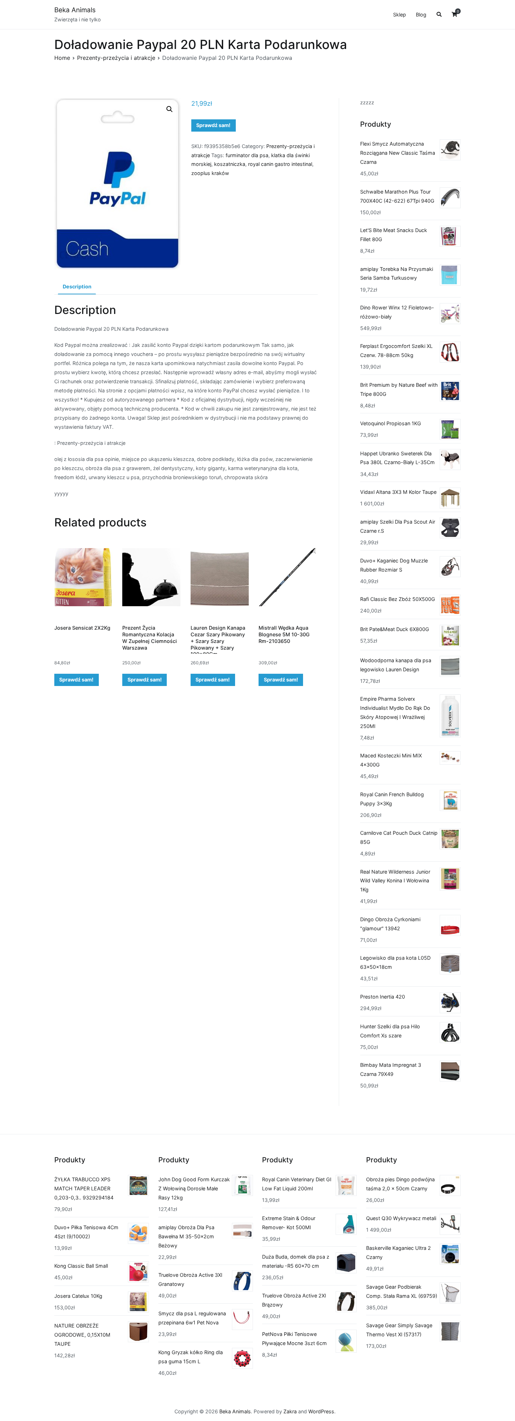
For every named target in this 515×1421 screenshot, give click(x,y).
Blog (421, 15)
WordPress (321, 1411)
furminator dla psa (247, 155)
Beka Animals (75, 10)
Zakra (290, 1411)
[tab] (76, 287)
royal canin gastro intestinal (280, 164)
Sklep (399, 15)
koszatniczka (229, 164)
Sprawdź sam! (213, 125)
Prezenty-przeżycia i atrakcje (116, 57)
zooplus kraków (210, 173)
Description (77, 286)
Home (62, 57)
